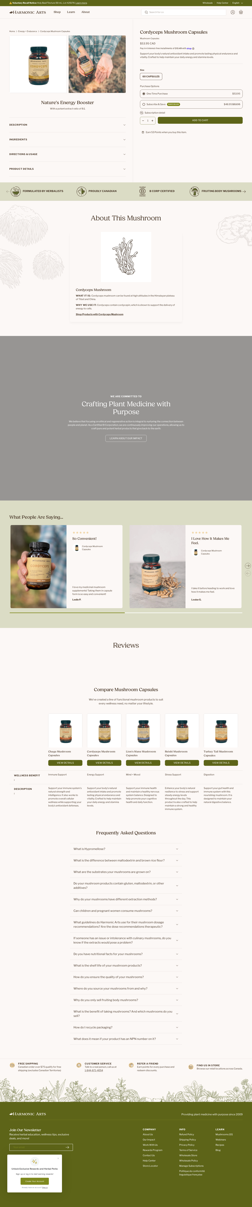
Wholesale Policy (188, 1160)
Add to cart (200, 120)
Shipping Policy (187, 1139)
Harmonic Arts (24, 1196)
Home (12, 31)
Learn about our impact (126, 438)
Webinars (221, 1139)
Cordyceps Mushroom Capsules (55, 31)
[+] (152, 120)
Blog (218, 1150)
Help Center (222, 3)
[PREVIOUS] (8, 191)
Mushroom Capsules (149, 38)
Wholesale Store (188, 1155)
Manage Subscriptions (191, 1165)
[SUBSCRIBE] (67, 1147)
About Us (148, 1134)
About (85, 12)
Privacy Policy (186, 1145)
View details (65, 763)
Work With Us (150, 1145)
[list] (68, 65)
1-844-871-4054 (94, 1070)
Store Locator (150, 1165)
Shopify (145, 1196)
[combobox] (183, 12)
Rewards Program (152, 1150)
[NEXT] (244, 191)
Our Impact (149, 1139)
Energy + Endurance (27, 31)
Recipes (220, 1145)
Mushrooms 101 (224, 1134)
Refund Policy (186, 1134)
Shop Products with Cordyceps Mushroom (99, 314)
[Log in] (233, 12)
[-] (143, 120)
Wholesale (208, 3)
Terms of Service (188, 1150)
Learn (71, 12)
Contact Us (149, 1155)
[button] (241, 12)
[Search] (144, 12)
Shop (57, 12)
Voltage (155, 1196)
